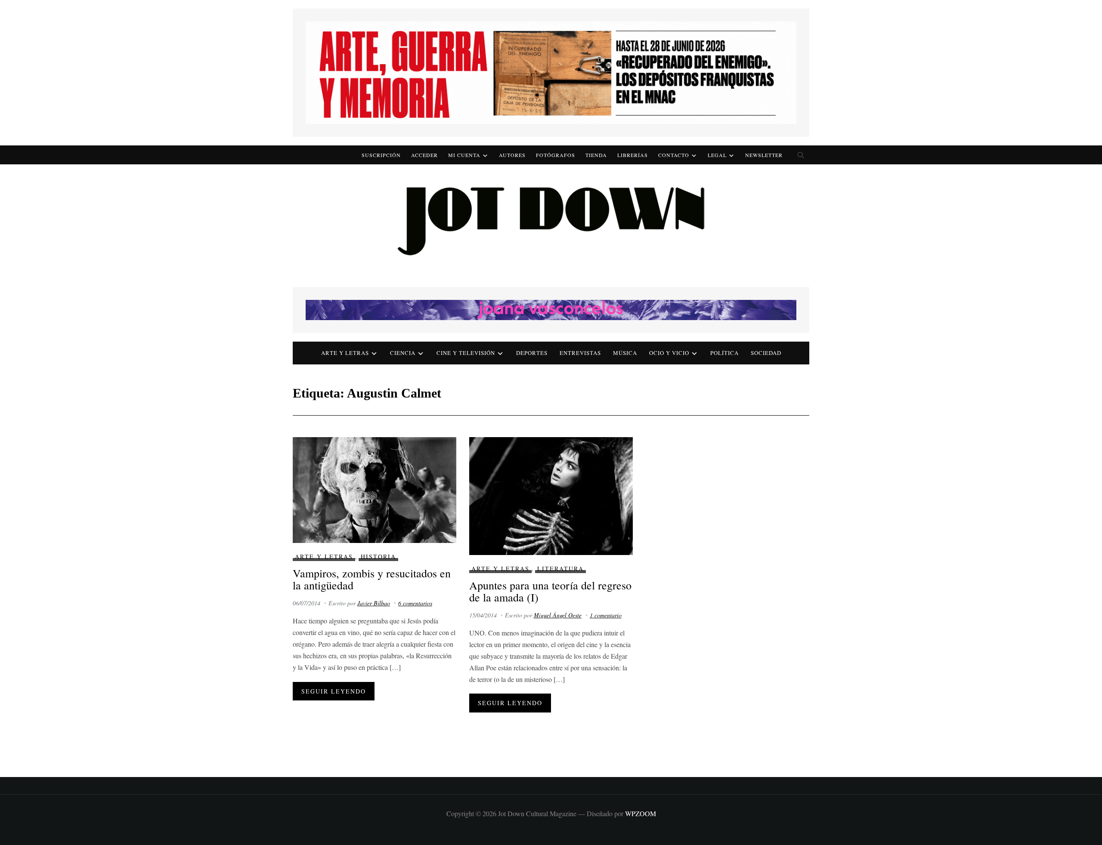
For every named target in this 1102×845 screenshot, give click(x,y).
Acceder (424, 154)
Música (625, 353)
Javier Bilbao (373, 603)
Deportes (532, 353)
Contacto (673, 154)
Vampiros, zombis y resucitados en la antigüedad (372, 579)
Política (724, 353)
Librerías (632, 154)
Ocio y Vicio (669, 353)
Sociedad (766, 353)
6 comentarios (415, 603)
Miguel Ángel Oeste (558, 615)
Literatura (560, 568)
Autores (512, 154)
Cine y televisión (465, 353)
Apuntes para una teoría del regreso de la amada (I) (550, 591)
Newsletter (764, 154)
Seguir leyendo (333, 691)
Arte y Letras (324, 556)
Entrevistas (580, 353)
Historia (378, 556)
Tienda (596, 154)
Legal (717, 154)
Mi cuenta (464, 154)
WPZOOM (640, 813)
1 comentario (606, 615)
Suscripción (381, 154)
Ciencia (402, 353)
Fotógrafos (555, 154)
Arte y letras (345, 353)
